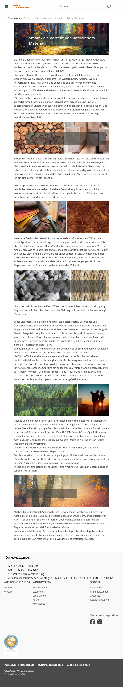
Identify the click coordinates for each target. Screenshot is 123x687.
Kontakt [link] (8, 591)
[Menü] (6, 6)
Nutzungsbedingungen (50, 664)
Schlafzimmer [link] (40, 595)
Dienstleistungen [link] (99, 591)
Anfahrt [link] (8, 587)
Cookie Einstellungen (78, 664)
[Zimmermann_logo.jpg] (21, 6)
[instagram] (99, 621)
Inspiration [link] (96, 587)
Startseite (13, 18)
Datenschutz (27, 664)
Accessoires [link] (39, 603)
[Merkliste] (108, 6)
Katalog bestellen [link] (99, 599)
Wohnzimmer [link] (40, 587)
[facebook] (92, 621)
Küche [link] (36, 599)
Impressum (10, 664)
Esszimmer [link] (38, 591)
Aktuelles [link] (95, 595)
